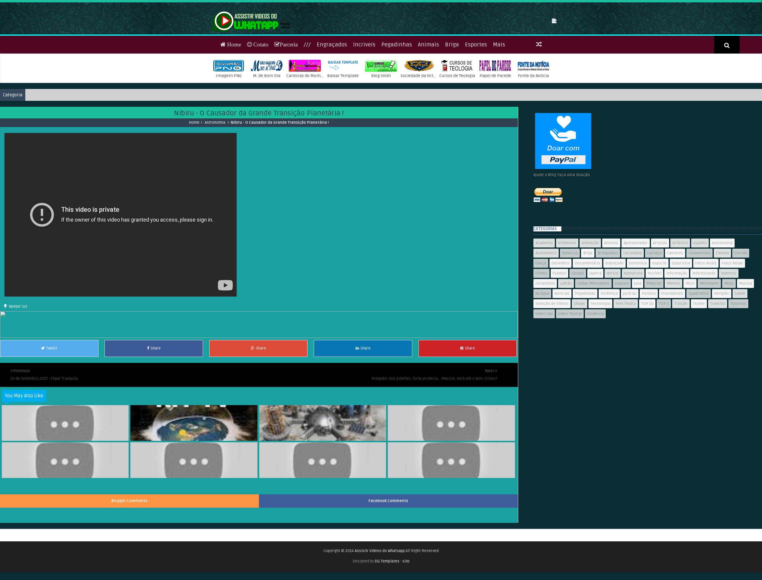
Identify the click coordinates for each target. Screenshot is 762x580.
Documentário (587, 302)
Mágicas (654, 322)
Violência (595, 352)
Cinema (722, 291)
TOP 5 (664, 342)
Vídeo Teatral (570, 352)
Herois (613, 312)
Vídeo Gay (544, 352)
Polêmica (609, 332)
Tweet (51, 387)
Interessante (704, 312)
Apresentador (636, 281)
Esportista (681, 302)
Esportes (476, 83)
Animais (428, 83)
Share (156, 387)
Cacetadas (632, 291)
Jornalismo (545, 322)
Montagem (709, 322)
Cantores (675, 291)
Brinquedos (608, 291)
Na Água (542, 332)
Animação (590, 281)
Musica (745, 322)
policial (629, 332)
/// (307, 83)
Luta (637, 322)
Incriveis (364, 83)
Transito (717, 342)
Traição (681, 342)
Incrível (654, 312)
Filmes (541, 312)
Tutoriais (738, 342)
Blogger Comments (129, 539)
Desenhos (560, 302)
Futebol (559, 312)
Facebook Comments (388, 539)
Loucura (622, 322)
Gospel (578, 312)
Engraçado (614, 302)
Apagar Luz (18, 345)
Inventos (728, 312)
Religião (721, 332)
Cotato (260, 83)
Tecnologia (600, 342)
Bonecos (570, 291)
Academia (544, 281)
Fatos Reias (732, 302)
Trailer (699, 342)
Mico (690, 322)
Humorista (633, 312)
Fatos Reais (705, 302)
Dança (540, 302)
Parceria (289, 83)
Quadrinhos (698, 332)
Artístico (680, 281)
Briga (452, 83)
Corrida (740, 291)
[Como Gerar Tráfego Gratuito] (259, 375)
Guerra (595, 312)
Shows (579, 342)
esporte (659, 302)
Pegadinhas (396, 83)
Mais (499, 83)
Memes (673, 322)
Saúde (740, 332)
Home (233, 83)
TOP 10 (647, 342)
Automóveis (546, 291)
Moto (729, 322)
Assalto (700, 281)
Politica (649, 332)
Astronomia (215, 161)
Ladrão (566, 322)
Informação (676, 312)
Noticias (562, 332)
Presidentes (672, 332)
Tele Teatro (626, 342)
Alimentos (567, 281)
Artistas (660, 281)
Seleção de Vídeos (552, 342)
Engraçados (332, 83)
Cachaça (654, 291)
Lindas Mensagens (593, 322)
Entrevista (638, 302)
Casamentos (699, 291)
